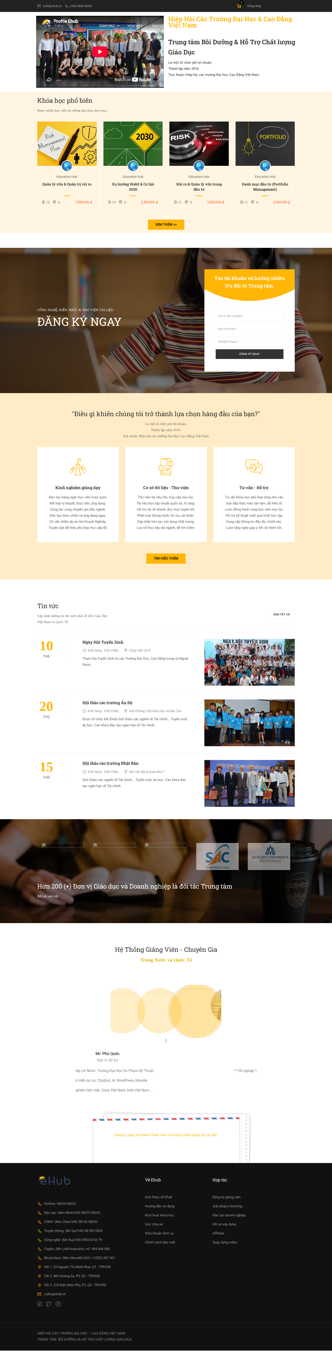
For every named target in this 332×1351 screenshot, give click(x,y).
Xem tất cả (281, 614)
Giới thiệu (229, 26)
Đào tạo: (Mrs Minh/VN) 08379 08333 (72, 1212)
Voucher (135, 26)
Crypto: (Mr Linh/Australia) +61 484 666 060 (77, 1249)
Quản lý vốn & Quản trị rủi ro (66, 184)
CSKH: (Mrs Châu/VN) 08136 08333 (70, 1222)
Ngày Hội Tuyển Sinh (102, 642)
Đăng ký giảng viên (227, 1197)
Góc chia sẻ (154, 1224)
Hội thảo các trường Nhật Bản (110, 763)
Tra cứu (275, 26)
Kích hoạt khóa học (159, 1215)
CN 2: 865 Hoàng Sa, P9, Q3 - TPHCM (72, 1276)
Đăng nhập (254, 6)
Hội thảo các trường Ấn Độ (107, 702)
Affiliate (218, 1233)
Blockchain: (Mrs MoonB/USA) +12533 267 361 (79, 1258)
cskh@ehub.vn (52, 6)
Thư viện (159, 26)
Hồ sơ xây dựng (224, 1224)
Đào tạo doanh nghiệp (229, 1215)
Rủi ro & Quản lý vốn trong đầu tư (199, 186)
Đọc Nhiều (66, 143)
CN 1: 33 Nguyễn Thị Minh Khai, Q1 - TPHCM (77, 1267)
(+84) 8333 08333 (81, 6)
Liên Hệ (253, 26)
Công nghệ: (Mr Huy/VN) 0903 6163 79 (73, 1240)
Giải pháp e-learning (227, 1206)
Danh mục (107, 26)
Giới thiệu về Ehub (158, 1197)
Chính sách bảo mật (160, 1242)
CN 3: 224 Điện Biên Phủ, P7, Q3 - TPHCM (75, 1285)
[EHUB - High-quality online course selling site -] (54, 25)
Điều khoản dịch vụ (159, 1233)
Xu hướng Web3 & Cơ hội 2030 (133, 186)
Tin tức (182, 26)
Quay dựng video (225, 1242)
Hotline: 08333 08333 (60, 1203)
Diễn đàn (205, 26)
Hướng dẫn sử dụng (159, 1206)
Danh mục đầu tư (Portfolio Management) (265, 186)
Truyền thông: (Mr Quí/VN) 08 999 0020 (73, 1231)
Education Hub (66, 176)
